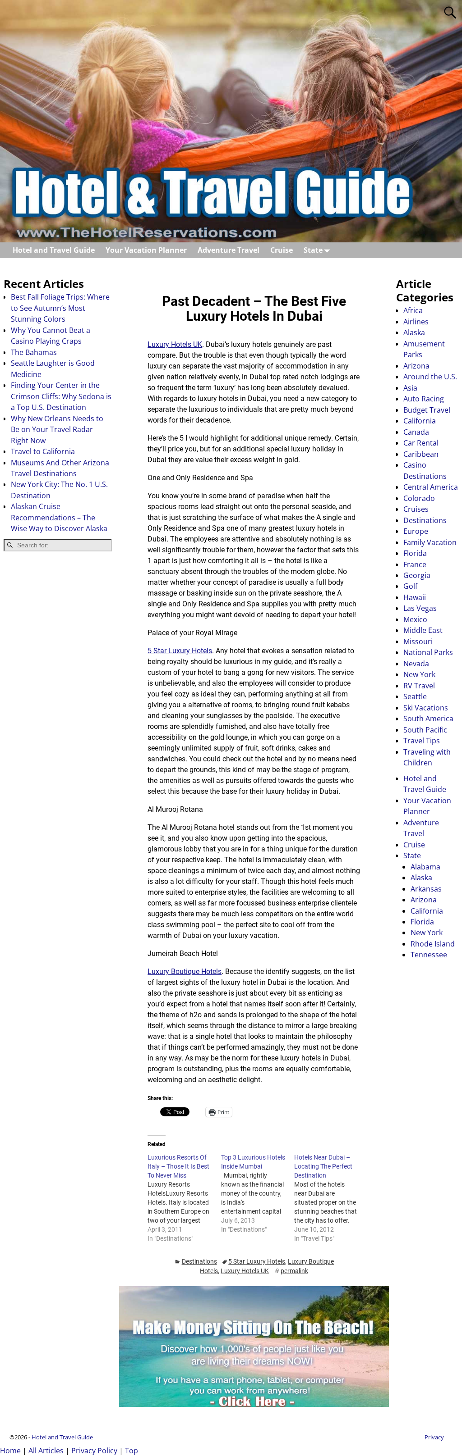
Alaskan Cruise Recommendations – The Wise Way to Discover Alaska (59, 517)
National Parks (428, 652)
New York (419, 674)
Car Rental (421, 443)
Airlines (416, 322)
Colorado (419, 498)
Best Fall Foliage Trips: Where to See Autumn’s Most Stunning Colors (60, 308)
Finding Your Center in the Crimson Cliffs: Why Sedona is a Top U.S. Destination (61, 396)
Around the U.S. (430, 377)
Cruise (281, 250)
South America (428, 718)
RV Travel (419, 686)
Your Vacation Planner (146, 250)
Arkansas (426, 889)
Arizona (416, 366)
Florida (415, 553)
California (419, 421)
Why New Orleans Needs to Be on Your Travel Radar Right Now (57, 430)
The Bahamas (34, 352)
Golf (410, 586)
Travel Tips (421, 741)
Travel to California (43, 451)
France (414, 564)
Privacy (434, 1437)
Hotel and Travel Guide (54, 250)
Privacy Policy (94, 1451)
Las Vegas (420, 608)
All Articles (46, 1451)
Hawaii (414, 597)
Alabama (425, 867)
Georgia (416, 575)
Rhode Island (433, 944)
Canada (416, 432)
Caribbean (421, 454)
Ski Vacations (425, 708)
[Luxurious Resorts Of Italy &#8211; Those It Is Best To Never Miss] (184, 1198)
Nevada (416, 664)
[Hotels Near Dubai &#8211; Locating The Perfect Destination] (330, 1198)
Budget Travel (426, 410)
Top (131, 1451)
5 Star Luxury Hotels (180, 650)
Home (10, 1451)
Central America (430, 487)
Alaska (414, 332)
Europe (415, 531)
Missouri (418, 641)
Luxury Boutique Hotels (185, 971)
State (313, 250)
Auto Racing (423, 399)
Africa (413, 310)
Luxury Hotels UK (175, 344)
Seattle (415, 696)
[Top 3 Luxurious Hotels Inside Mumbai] (257, 1193)
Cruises (416, 509)
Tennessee (429, 955)
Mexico (415, 619)
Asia (410, 388)
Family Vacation (430, 542)
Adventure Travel (228, 250)
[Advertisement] (58, 702)
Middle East (423, 630)
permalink (294, 1270)
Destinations (199, 1261)
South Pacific (425, 730)
